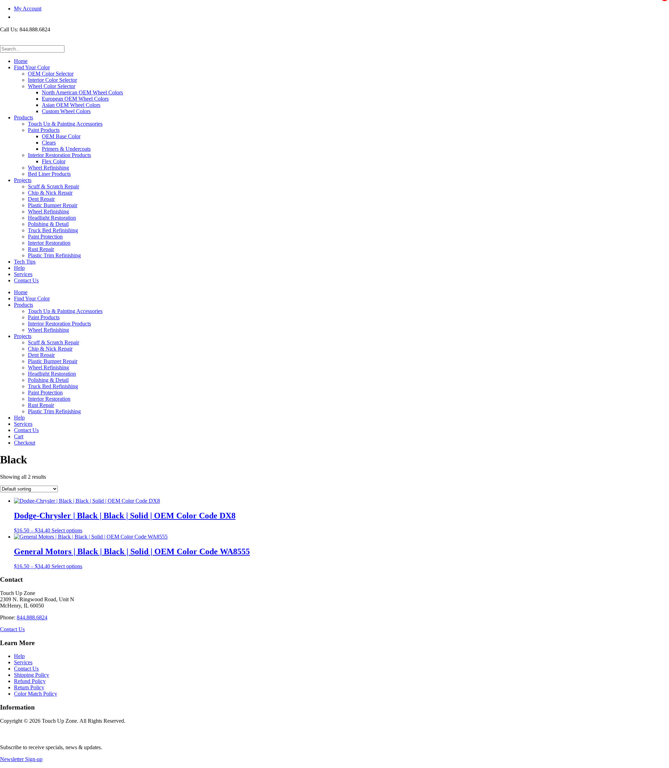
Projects (22, 180)
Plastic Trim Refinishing (54, 255)
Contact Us (26, 280)
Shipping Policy (31, 675)
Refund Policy (30, 681)
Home (21, 61)
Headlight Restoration (52, 218)
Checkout (24, 443)
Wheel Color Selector (51, 86)
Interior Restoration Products (59, 155)
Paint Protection (45, 237)
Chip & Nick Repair (50, 193)
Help (19, 268)
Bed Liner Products (49, 174)
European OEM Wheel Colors (75, 99)
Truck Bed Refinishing (53, 230)
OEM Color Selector (51, 74)
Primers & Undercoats (66, 149)
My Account (27, 8)
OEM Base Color (61, 136)
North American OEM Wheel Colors (82, 92)
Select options (67, 530)
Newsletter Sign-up (21, 759)
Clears (49, 143)
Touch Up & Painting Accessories (65, 124)
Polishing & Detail (48, 224)
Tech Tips (25, 262)
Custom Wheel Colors (66, 111)
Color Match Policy (35, 694)
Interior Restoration (49, 243)
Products (23, 117)
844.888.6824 (32, 617)
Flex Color (54, 161)
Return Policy (29, 687)
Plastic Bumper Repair (52, 205)
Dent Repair (41, 199)
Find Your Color (32, 67)
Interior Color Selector (52, 80)
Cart (18, 436)
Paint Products (44, 130)
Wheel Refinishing (48, 168)
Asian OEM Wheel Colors (71, 105)
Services (23, 274)
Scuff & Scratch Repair (53, 186)
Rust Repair (41, 249)
